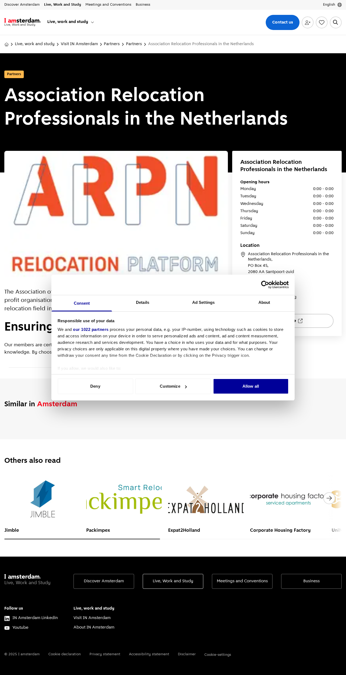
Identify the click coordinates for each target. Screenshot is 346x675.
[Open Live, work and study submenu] (92, 22)
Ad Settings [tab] (203, 302)
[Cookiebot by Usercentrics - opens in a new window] (265, 285)
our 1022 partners (91, 329)
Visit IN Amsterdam (79, 44)
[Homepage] (6, 44)
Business (311, 581)
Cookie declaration (64, 654)
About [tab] (264, 302)
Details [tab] (142, 302)
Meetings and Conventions (242, 581)
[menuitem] (71, 22)
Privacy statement (104, 654)
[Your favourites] (322, 22)
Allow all (250, 386)
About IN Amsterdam (94, 627)
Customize (170, 386)
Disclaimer (187, 654)
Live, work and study (35, 44)
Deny (95, 386)
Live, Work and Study (173, 581)
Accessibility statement (149, 654)
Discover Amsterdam (104, 581)
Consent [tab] (82, 303)
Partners (112, 44)
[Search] (336, 22)
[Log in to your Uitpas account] (308, 22)
